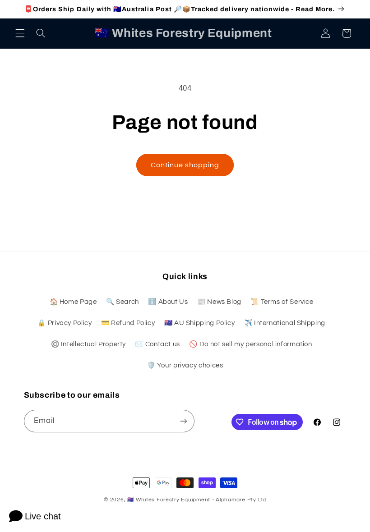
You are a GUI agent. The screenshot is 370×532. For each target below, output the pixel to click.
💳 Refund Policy (128, 323)
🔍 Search (122, 301)
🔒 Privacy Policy (64, 323)
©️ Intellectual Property (88, 344)
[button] (19, 33)
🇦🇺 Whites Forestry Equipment (168, 499)
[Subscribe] (183, 421)
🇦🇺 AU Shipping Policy (199, 323)
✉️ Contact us (157, 344)
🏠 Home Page (73, 301)
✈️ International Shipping (284, 323)
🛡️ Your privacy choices (185, 365)
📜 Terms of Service (281, 301)
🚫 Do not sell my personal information (250, 344)
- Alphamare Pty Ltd (239, 499)
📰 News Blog (219, 301)
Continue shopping (185, 165)
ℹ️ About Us (168, 301)
